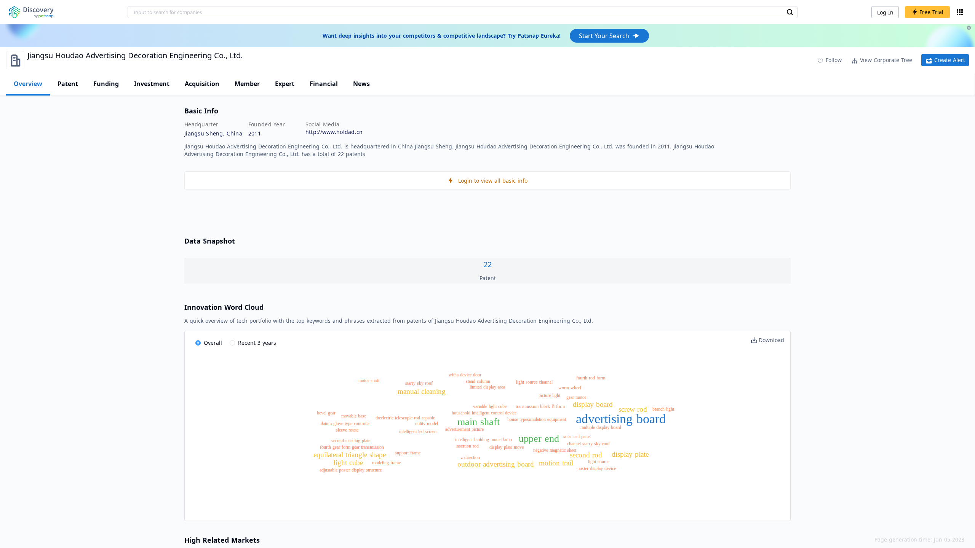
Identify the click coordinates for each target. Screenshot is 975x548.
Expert (284, 84)
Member (247, 84)
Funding (106, 84)
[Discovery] (31, 12)
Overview (28, 84)
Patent (68, 84)
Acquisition (202, 84)
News (361, 84)
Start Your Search (604, 36)
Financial (324, 84)
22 (487, 264)
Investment (151, 84)
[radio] (208, 343)
